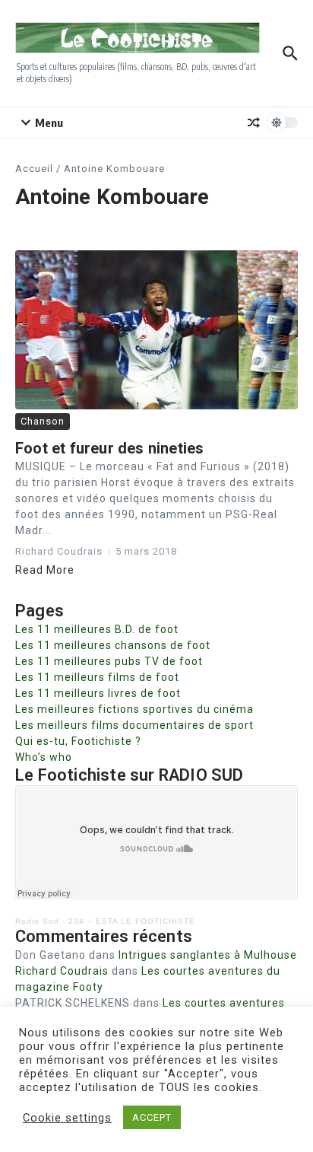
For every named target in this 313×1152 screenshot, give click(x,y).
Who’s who (43, 757)
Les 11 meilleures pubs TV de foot (109, 661)
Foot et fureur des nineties (109, 448)
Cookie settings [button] (67, 1118)
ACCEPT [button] (152, 1117)
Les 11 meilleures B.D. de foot (97, 629)
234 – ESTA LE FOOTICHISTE (131, 921)
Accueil (34, 168)
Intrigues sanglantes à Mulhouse (208, 955)
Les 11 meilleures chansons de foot (112, 645)
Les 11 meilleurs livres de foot (98, 693)
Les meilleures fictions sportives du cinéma (134, 709)
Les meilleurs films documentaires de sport (134, 725)
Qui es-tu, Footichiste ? (78, 741)
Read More (44, 570)
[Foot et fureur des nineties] (156, 329)
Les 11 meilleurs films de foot (97, 677)
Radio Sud (37, 921)
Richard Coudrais (62, 971)
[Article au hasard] (254, 122)
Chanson (43, 421)
